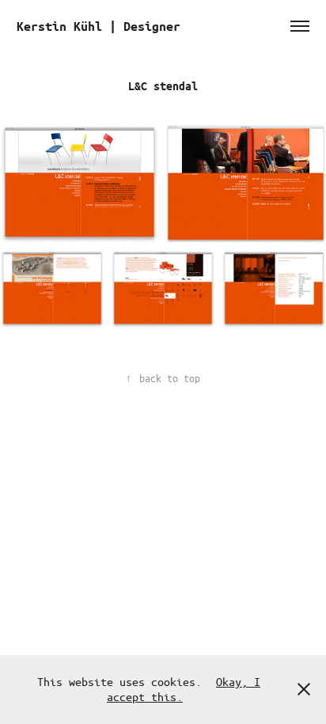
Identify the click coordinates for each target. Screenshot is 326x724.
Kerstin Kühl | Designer (98, 26)
